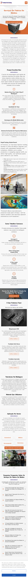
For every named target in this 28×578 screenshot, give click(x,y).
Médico (20, 437)
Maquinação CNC (14, 329)
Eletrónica (20, 443)
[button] (26, 2)
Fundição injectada (14, 359)
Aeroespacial (7, 443)
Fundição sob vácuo (14, 344)
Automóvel (7, 437)
